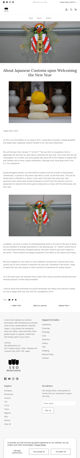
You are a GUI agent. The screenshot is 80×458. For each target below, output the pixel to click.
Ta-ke (6, 405)
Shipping (45, 351)
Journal (7, 398)
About (39, 18)
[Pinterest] (13, 2)
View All (7, 424)
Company (8, 391)
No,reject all (61, 452)
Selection (46, 339)
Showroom (8, 394)
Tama (6, 409)
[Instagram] (10, 2)
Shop (31, 18)
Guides (48, 18)
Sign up (48, 410)
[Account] (66, 9)
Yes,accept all (39, 452)
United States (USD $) (67, 2)
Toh (5, 402)
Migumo (7, 413)
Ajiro (6, 417)
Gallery (45, 343)
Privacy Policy (40, 445)
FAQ (43, 347)
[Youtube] (7, 2)
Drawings (46, 328)
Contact (45, 358)
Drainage (46, 332)
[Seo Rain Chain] (6, 9)
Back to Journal (40, 306)
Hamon (7, 420)
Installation (46, 325)
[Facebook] (4, 2)
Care (44, 336)
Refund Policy (48, 354)
